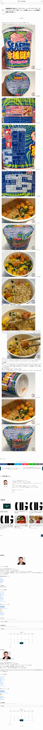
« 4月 (10, 724)
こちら (22, 489)
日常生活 (1, 598)
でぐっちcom (21, 1)
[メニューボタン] (1, 1)
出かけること (2, 594)
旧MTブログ (2, 613)
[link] (13, 492)
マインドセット (3, 601)
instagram (2, 581)
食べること (2, 593)
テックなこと (2, 676)
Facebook (2, 579)
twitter (1, 578)
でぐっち (5, 486)
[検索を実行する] (42, 535)
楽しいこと (2, 680)
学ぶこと (1, 597)
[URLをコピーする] (39, 464)
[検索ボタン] (41, 1)
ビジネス (1, 684)
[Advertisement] (21, 545)
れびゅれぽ (2, 614)
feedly (1, 582)
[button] (3, 464)
